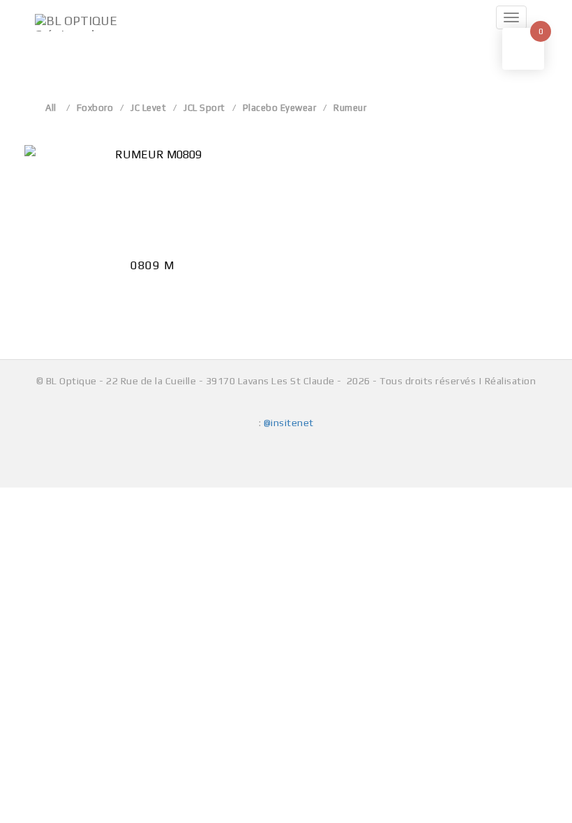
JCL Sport (204, 108)
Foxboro (95, 108)
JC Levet (148, 108)
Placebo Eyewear (280, 108)
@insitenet (289, 422)
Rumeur (349, 108)
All (51, 108)
